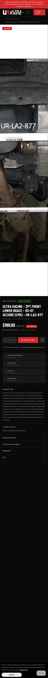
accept (12, 675)
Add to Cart (29, 340)
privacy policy (23, 670)
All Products (15, 19)
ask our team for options (28, 330)
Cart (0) (29, 12)
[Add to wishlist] (42, 340)
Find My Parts (38, 12)
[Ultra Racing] (12, 12)
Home (7, 19)
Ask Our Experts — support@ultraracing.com (25, 347)
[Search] (23, 12)
